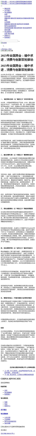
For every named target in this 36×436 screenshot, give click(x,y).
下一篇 (19, 374)
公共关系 (7, 417)
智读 (5, 404)
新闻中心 (7, 406)
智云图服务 (8, 392)
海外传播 (7, 423)
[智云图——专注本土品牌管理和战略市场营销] (18, 3)
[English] (4, 42)
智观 (5, 402)
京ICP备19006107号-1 (8, 433)
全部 (5, 14)
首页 (5, 390)
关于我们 (4, 410)
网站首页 (7, 8)
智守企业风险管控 (10, 421)
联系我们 (7, 394)
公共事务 (7, 419)
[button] (4, 49)
